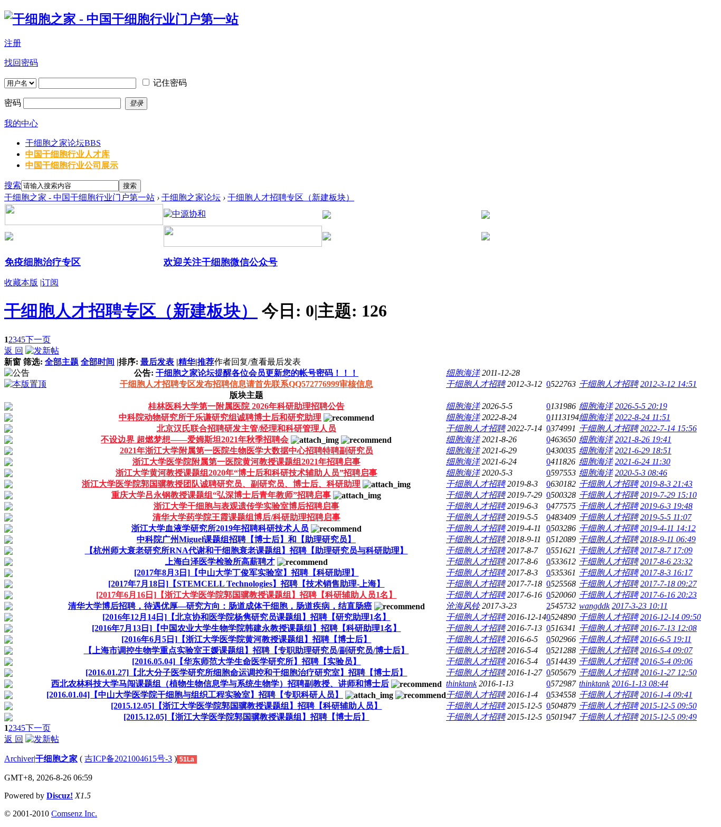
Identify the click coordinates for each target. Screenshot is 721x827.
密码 (12, 102)
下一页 (38, 339)
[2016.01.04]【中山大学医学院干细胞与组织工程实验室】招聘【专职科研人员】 (194, 694)
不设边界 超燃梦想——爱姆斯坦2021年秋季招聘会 (195, 439)
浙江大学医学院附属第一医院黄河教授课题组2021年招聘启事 (246, 461)
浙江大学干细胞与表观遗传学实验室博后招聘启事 (246, 505)
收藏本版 (21, 282)
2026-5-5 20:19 (641, 406)
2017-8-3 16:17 (666, 572)
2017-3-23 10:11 (640, 605)
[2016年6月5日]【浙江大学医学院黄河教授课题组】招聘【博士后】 (246, 639)
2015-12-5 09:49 (668, 716)
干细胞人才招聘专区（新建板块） (290, 197)
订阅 (50, 282)
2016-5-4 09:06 (666, 661)
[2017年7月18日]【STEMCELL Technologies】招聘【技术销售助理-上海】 (246, 583)
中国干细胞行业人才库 (67, 154)
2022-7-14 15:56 (668, 428)
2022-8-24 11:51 (642, 417)
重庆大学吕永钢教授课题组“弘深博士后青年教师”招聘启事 (221, 494)
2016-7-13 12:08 (668, 628)
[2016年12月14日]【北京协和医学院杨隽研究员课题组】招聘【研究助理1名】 (246, 616)
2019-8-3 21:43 (666, 483)
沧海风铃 (463, 605)
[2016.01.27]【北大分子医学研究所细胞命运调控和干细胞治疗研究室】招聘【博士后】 (246, 672)
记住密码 (170, 82)
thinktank (461, 683)
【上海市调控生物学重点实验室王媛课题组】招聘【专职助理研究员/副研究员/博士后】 (246, 650)
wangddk (594, 605)
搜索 (12, 185)
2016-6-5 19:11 (665, 639)
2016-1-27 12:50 (668, 672)
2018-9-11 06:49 (668, 539)
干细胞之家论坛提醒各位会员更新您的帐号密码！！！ (257, 372)
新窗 (12, 361)
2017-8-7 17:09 (666, 550)
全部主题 (62, 361)
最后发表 (157, 361)
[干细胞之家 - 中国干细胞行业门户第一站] (121, 19)
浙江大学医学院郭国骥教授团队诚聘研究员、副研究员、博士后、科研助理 (221, 483)
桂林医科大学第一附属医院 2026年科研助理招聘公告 (246, 406)
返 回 (13, 350)
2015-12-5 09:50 (668, 705)
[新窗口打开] (8, 407)
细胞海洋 (463, 372)
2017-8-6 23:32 (666, 561)
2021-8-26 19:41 (643, 439)
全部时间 (98, 361)
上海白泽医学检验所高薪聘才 (220, 561)
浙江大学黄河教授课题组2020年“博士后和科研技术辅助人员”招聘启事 (246, 472)
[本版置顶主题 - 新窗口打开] (25, 383)
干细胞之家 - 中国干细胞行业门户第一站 (79, 197)
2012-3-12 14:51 (668, 383)
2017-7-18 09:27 (668, 583)
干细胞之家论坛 (63, 142)
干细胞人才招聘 (475, 383)
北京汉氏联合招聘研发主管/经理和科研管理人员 (246, 428)
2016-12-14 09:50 (670, 616)
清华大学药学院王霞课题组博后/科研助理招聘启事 (246, 517)
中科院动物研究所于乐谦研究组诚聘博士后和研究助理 (220, 417)
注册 (12, 43)
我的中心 (21, 123)
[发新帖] (42, 350)
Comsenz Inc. (74, 813)
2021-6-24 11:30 (642, 461)
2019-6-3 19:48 (666, 505)
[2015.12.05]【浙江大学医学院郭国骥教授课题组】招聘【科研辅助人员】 (246, 705)
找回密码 (21, 62)
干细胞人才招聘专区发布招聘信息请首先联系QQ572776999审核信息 (246, 383)
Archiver (19, 758)
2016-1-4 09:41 (666, 694)
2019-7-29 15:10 (668, 494)
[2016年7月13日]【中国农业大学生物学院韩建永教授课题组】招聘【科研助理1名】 (246, 628)
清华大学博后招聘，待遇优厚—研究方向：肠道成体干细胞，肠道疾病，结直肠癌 (220, 605)
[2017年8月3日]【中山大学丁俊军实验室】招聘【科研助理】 (246, 572)
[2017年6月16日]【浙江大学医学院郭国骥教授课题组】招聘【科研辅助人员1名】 (246, 594)
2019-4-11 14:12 (668, 528)
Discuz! (59, 795)
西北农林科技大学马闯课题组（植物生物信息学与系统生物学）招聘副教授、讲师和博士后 (220, 683)
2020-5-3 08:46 (641, 472)
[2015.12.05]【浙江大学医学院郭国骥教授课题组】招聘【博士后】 (246, 716)
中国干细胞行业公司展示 (71, 165)
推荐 (205, 361)
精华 (186, 361)
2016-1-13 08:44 (640, 683)
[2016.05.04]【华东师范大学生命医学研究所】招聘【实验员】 (246, 661)
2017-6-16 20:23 (668, 594)
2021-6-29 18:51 (643, 450)
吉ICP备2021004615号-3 (128, 758)
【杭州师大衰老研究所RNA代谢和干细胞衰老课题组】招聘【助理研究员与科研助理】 (246, 550)
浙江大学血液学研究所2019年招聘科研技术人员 (220, 528)
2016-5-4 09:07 (666, 650)
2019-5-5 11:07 (665, 517)
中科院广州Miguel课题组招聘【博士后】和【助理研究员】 (246, 539)
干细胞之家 (56, 758)
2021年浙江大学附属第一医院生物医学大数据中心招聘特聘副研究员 (246, 450)
